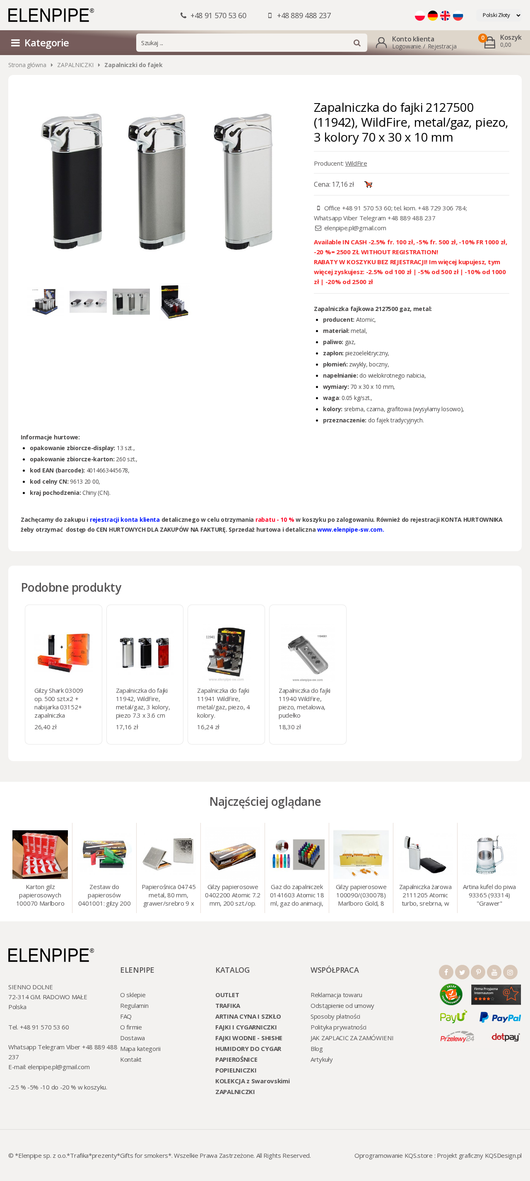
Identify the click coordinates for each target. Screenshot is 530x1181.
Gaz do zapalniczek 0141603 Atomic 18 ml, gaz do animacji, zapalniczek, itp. (297, 895)
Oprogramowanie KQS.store (393, 1155)
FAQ (126, 1016)
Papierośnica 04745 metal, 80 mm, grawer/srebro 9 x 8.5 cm (169, 895)
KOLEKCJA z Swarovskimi (252, 1081)
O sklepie (132, 995)
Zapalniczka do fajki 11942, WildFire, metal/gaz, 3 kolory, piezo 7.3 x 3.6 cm (143, 702)
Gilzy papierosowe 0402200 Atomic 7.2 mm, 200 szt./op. (232, 894)
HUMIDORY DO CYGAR (248, 1048)
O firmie (131, 1027)
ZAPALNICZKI (75, 65)
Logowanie (406, 46)
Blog (317, 1048)
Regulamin (134, 1005)
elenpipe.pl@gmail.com (355, 228)
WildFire (356, 163)
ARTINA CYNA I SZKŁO (248, 1016)
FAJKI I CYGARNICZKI (246, 1027)
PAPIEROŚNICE (236, 1059)
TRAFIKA (227, 1005)
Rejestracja (442, 46)
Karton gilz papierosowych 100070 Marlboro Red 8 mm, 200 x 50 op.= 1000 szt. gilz (40, 895)
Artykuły (322, 1059)
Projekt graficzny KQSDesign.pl (479, 1155)
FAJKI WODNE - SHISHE (248, 1038)
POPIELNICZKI (235, 1070)
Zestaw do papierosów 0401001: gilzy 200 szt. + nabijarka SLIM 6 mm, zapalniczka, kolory (104, 895)
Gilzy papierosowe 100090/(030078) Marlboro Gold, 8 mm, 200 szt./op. (361, 895)
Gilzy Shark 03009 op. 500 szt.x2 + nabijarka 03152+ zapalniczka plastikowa (58, 707)
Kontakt (131, 1059)
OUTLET (227, 995)
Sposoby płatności (335, 1016)
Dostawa (132, 1038)
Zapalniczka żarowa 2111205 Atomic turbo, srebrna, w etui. (425, 895)
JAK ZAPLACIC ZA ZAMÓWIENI (352, 1038)
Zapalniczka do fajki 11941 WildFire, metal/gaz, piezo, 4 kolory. (223, 702)
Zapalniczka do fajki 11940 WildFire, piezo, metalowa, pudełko (304, 702)
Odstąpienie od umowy (342, 1005)
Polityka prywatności (338, 1027)
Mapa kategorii (140, 1048)
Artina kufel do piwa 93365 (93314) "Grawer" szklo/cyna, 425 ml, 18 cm (489, 895)
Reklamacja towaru (336, 995)
